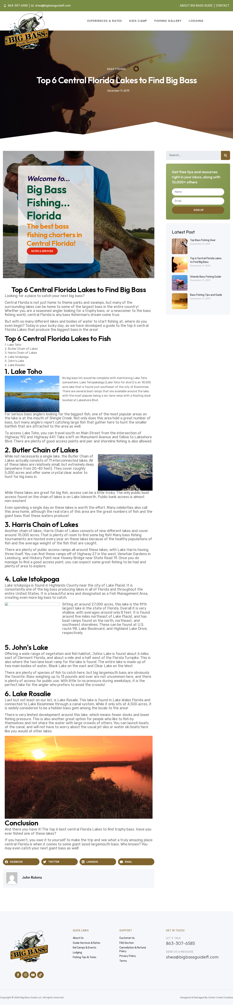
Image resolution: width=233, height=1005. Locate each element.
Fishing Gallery (167, 21)
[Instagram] (25, 975)
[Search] (225, 155)
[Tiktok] (40, 975)
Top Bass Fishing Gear (203, 240)
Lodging (196, 21)
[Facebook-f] (18, 975)
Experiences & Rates (104, 21)
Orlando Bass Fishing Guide (205, 276)
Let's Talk (173, 938)
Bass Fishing (116, 69)
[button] (21, 861)
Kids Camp (138, 21)
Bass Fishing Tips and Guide (206, 294)
